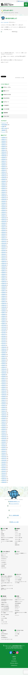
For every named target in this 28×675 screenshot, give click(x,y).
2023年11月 (4, 197)
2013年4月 (4, 427)
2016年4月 (4, 361)
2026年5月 (4, 142)
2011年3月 (4, 473)
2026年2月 (4, 148)
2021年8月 (4, 246)
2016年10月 (4, 350)
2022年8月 (4, 224)
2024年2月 (4, 192)
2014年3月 (4, 407)
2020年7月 (4, 270)
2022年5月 (4, 230)
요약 (25, 1)
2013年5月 (4, 425)
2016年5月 (4, 360)
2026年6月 (4, 141)
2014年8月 (4, 398)
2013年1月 (4, 432)
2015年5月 (4, 381)
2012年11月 (4, 436)
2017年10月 (4, 328)
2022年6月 (4, 228)
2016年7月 (4, 356)
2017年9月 (4, 330)
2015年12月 (4, 369)
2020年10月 (4, 265)
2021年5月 (4, 252)
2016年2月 (4, 365)
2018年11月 (4, 305)
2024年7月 (4, 183)
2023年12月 (4, 195)
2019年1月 (4, 301)
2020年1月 (4, 279)
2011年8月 (4, 464)
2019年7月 (4, 290)
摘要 (27, 1)
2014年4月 (4, 405)
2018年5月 (4, 316)
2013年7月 (4, 422)
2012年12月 (4, 434)
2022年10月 (4, 221)
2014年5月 (4, 403)
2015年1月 (4, 389)
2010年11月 (4, 480)
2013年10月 (4, 416)
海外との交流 (4, 128)
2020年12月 (4, 261)
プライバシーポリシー (14, 663)
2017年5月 (4, 338)
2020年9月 (4, 266)
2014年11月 (4, 392)
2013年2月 (4, 431)
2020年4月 (4, 274)
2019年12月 (4, 281)
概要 (18, 1)
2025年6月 (4, 162)
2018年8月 (4, 310)
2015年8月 (4, 376)
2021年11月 (4, 241)
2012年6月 (4, 445)
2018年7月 (4, 312)
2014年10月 (4, 394)
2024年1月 (4, 194)
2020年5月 (4, 272)
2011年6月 (4, 467)
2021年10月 (4, 243)
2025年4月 (4, 166)
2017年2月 (4, 343)
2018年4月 (4, 318)
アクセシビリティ (14, 665)
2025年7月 (4, 161)
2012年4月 (4, 449)
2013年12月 (4, 412)
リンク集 (14, 658)
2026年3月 (4, 146)
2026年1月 (4, 150)
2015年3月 (4, 385)
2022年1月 (4, 237)
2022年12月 (4, 217)
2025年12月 (4, 152)
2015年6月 (4, 380)
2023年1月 (4, 215)
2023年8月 (4, 203)
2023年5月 (4, 208)
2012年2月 (4, 453)
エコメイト (4, 122)
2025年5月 (4, 164)
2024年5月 (4, 186)
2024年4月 (4, 188)
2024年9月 (4, 179)
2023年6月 (4, 206)
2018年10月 (4, 307)
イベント (3, 132)
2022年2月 (4, 235)
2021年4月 (4, 254)
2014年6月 (4, 402)
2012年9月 (4, 440)
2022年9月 (4, 223)
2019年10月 (4, 285)
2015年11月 (4, 370)
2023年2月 (4, 214)
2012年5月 (4, 447)
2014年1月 (4, 411)
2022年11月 (4, 219)
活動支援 (3, 130)
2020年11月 (4, 263)
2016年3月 (4, 363)
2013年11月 (4, 414)
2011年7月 (4, 465)
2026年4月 (4, 144)
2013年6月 (4, 423)
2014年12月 (4, 390)
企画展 (3, 126)
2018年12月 (4, 303)
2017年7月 (4, 334)
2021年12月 (4, 239)
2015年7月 (4, 378)
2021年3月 (4, 256)
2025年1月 (4, 172)
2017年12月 (4, 325)
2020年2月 (4, 277)
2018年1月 (4, 323)
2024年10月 (4, 177)
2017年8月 (4, 332)
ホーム (2, 22)
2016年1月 (4, 367)
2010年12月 (4, 478)
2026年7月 (4, 139)
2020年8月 (4, 268)
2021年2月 (4, 257)
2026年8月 (4, 137)
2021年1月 (4, 259)
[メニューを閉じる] (26, 4)
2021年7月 (4, 248)
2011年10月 (4, 460)
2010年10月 (4, 482)
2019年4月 (4, 296)
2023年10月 (4, 199)
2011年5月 (4, 469)
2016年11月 (4, 349)
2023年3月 (4, 212)
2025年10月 (4, 155)
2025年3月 (4, 168)
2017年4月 (4, 339)
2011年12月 (4, 456)
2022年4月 (4, 232)
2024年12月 (4, 173)
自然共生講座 (4, 124)
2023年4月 (4, 210)
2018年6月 (4, 314)
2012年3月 (4, 451)
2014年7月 (4, 400)
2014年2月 (4, 409)
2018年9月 (4, 308)
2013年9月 (4, 418)
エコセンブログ (6, 22)
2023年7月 (4, 204)
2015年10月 (4, 372)
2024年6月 (4, 184)
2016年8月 (4, 354)
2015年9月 (4, 374)
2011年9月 (4, 462)
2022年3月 (4, 234)
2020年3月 (4, 276)
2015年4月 (4, 383)
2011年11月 (4, 458)
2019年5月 (4, 294)
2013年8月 (4, 420)
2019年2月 (4, 299)
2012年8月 (4, 442)
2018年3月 (4, 319)
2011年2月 (4, 474)
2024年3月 (4, 190)
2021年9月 (4, 245)
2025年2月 (4, 170)
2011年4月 (4, 471)
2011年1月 (4, 476)
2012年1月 (4, 454)
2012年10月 (4, 438)
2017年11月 (4, 327)
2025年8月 (4, 159)
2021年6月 (4, 250)
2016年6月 (4, 358)
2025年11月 (4, 153)
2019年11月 (4, 283)
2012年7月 (4, 443)
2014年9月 (4, 396)
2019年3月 (4, 298)
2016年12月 (4, 347)
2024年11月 (4, 175)
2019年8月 (4, 288)
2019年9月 (4, 287)
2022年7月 (4, 226)
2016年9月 (4, 352)
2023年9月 (4, 201)
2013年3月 (4, 429)
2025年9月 (4, 157)
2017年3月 (4, 341)
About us (21, 1)
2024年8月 (4, 181)
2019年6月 (4, 292)
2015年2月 (4, 387)
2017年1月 (4, 345)
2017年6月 (4, 336)
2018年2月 (4, 321)
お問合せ (14, 656)
